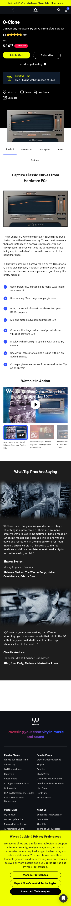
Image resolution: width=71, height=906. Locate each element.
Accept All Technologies (35, 891)
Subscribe (47, 55)
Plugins (40, 764)
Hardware (42, 793)
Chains (60, 149)
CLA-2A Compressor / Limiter (19, 793)
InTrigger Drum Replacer (16, 783)
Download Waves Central (50, 778)
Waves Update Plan (14, 819)
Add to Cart (16, 55)
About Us (41, 824)
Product (10, 149)
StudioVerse (43, 774)
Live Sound (42, 788)
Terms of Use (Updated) (49, 829)
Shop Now (56, 3)
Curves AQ (9, 764)
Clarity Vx (9, 774)
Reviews (35, 160)
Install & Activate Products (50, 783)
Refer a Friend (44, 797)
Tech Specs (44, 149)
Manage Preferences (35, 875)
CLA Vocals (10, 788)
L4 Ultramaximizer (13, 769)
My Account (10, 814)
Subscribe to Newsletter (49, 814)
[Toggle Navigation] (5, 10)
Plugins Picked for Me (15, 824)
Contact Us (42, 819)
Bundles (41, 769)
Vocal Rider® (11, 778)
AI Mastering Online (14, 829)
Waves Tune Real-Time (16, 759)
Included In (26, 149)
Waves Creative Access (49, 759)
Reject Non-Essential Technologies (35, 883)
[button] (63, 898)
